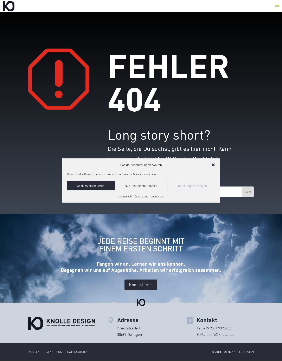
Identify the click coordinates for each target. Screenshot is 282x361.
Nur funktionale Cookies (141, 186)
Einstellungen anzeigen (191, 186)
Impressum (157, 196)
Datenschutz (125, 196)
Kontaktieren (141, 284)
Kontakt (34, 352)
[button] (213, 165)
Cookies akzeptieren (90, 186)
